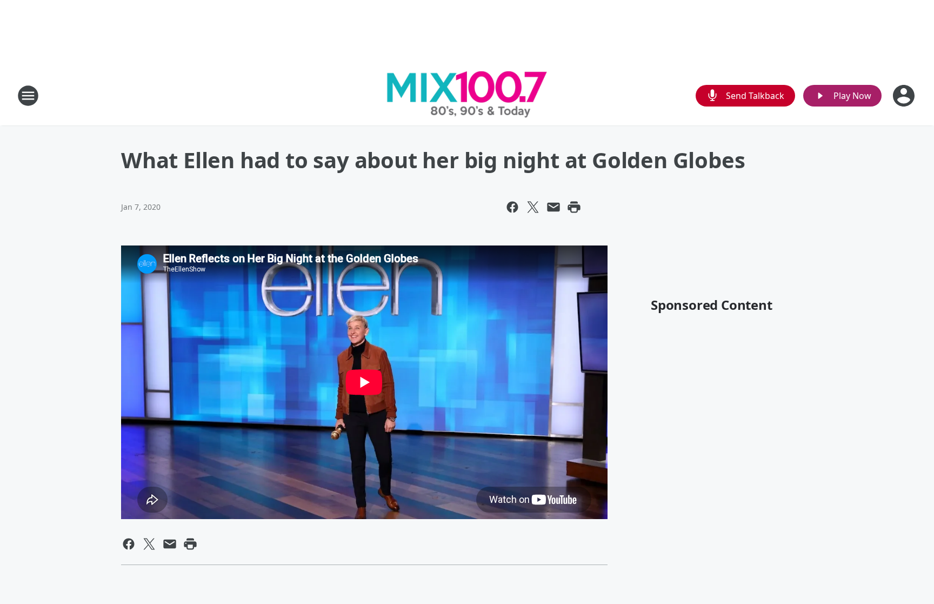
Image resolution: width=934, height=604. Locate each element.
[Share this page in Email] (553, 207)
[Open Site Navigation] (28, 96)
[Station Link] (467, 95)
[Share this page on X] (533, 207)
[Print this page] (574, 207)
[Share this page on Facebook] (512, 207)
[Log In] (905, 96)
